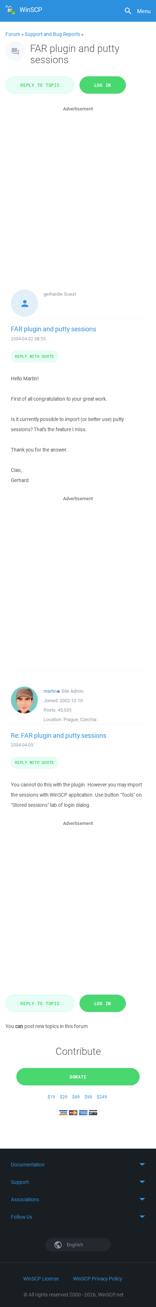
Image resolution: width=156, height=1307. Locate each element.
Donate (78, 1077)
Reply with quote (34, 356)
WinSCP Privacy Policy (97, 1278)
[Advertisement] (78, 191)
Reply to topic (40, 85)
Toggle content (78, 1164)
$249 (102, 1097)
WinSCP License (41, 1278)
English (74, 1245)
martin (50, 691)
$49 (76, 1097)
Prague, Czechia (80, 719)
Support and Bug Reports (52, 34)
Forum (12, 34)
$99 (88, 1097)
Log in (102, 85)
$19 (51, 1097)
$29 (63, 1097)
